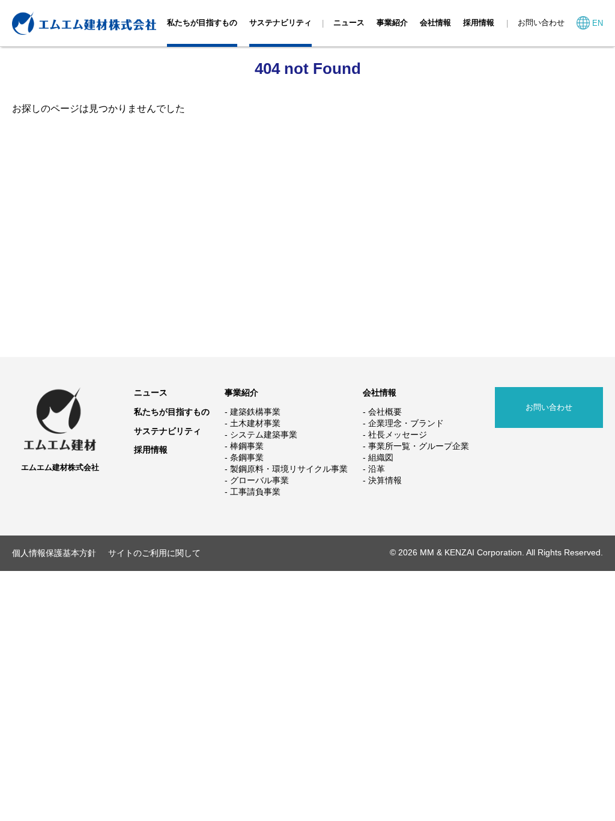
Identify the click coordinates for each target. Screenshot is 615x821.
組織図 (380, 457)
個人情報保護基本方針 (54, 553)
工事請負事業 (255, 491)
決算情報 (385, 480)
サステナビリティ (280, 22)
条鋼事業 (247, 457)
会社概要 (385, 412)
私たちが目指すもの (202, 22)
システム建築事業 (263, 434)
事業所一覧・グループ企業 (418, 446)
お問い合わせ (541, 22)
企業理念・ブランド (406, 423)
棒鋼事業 (247, 446)
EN (597, 23)
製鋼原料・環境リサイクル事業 (289, 469)
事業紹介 (392, 22)
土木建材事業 (255, 423)
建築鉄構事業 (255, 412)
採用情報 (478, 22)
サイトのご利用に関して (154, 553)
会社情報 (435, 22)
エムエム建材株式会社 (60, 467)
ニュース (349, 22)
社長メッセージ (397, 434)
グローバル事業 (259, 480)
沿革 (376, 469)
